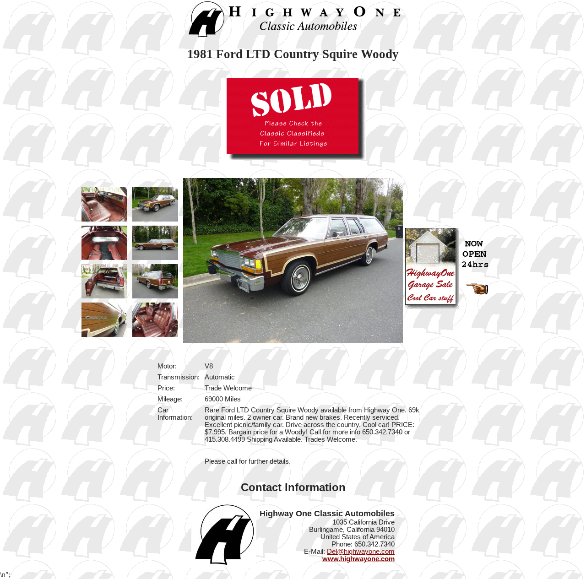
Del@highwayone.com (361, 551)
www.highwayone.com (358, 559)
